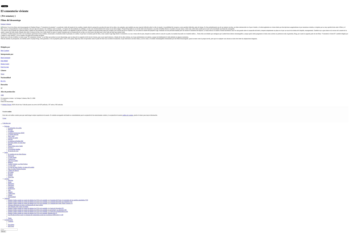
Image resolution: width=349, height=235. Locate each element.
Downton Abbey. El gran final (16, 142)
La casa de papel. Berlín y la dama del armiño (21, 167)
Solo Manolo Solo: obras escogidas (18, 206)
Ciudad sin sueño (13, 138)
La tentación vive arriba (15, 128)
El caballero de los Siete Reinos (17, 154)
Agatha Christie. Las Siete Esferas (18, 164)
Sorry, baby (11, 136)
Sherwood (11, 156)
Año (9, 190)
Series (6, 152)
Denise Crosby (5, 64)
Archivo (6, 179)
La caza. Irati (11, 165)
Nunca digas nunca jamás (15, 146)
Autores (10, 192)
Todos (10, 218)
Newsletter (11, 224)
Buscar (3, 231)
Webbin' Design (6, 104)
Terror (2, 74)
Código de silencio (13, 170)
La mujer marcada (13, 134)
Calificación (11, 193)
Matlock (10, 162)
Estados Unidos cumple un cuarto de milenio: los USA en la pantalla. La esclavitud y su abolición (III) (37, 210)
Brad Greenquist (5, 57)
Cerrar (4, 118)
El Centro (11, 172)
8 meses (10, 175)
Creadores (11, 187)
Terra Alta (11, 177)
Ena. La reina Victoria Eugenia (17, 169)
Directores (11, 185)
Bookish (10, 174)
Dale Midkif (4, 61)
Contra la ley (11, 159)
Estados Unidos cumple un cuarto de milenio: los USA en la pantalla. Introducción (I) (32, 213)
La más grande (12, 157)
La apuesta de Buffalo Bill (15, 141)
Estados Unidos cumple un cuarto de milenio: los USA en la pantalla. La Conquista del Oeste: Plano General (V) (40, 203)
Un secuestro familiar (14, 149)
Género (10, 195)
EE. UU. (3, 81)
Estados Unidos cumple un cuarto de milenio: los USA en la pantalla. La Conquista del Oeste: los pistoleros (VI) (40, 201)
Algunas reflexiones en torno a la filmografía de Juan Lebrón (25, 205)
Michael (10, 129)
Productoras (11, 188)
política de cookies (128, 115)
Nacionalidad (12, 197)
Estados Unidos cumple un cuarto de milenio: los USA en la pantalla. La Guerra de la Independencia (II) (38, 211)
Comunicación (8, 220)
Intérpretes (11, 183)
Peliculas (6, 126)
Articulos (7, 198)
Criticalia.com (7, 123)
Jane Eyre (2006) (13, 160)
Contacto (10, 221)
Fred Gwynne (5, 67)
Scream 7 (10, 147)
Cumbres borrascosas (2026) (16, 133)
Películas (10, 180)
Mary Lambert (5, 50)
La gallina (11, 131)
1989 (2, 95)
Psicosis (10, 139)
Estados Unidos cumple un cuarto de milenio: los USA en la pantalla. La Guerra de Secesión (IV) (36, 208)
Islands (10, 144)
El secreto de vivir (13, 151)
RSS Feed (11, 226)
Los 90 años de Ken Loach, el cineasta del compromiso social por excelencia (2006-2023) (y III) (35, 215)
